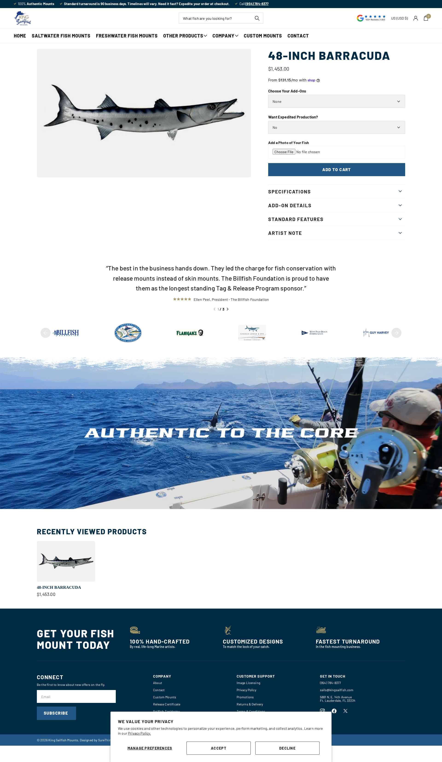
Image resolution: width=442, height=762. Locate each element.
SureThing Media (110, 740)
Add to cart (336, 169)
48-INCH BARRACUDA (59, 587)
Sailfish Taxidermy (166, 711)
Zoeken (257, 18)
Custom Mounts (263, 35)
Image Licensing (248, 683)
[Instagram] (322, 711)
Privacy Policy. (139, 733)
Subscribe (56, 713)
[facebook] (334, 711)
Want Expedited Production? (293, 117)
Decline (287, 748)
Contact (298, 35)
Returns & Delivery (250, 704)
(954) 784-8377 (330, 683)
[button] (214, 309)
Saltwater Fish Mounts (61, 35)
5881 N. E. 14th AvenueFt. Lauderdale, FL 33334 (337, 698)
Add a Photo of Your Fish (288, 142)
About (157, 683)
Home (20, 35)
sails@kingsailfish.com (337, 690)
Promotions (245, 697)
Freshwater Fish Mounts (127, 35)
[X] (345, 711)
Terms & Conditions (251, 711)
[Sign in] (415, 18)
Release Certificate (166, 704)
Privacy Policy (246, 690)
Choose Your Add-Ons (287, 91)
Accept (218, 748)
